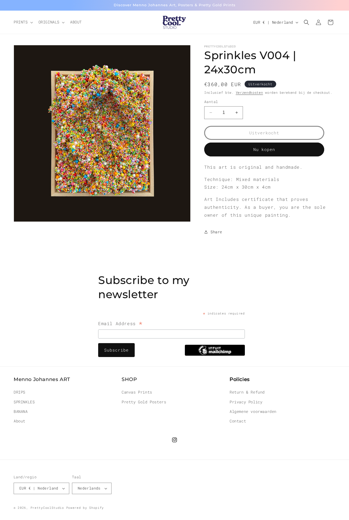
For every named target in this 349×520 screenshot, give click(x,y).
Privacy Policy (246, 401)
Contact (238, 421)
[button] (22, 22)
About (19, 421)
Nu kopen (264, 149)
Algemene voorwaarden (253, 411)
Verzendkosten (249, 92)
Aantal (211, 101)
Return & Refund (247, 392)
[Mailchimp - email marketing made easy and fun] (215, 354)
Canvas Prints (137, 392)
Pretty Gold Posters (144, 401)
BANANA (21, 411)
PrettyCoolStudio (47, 508)
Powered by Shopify (85, 508)
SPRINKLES (24, 401)
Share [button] (216, 231)
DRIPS (19, 392)
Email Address (120, 324)
